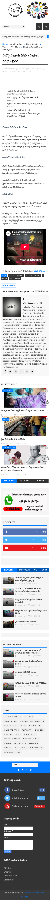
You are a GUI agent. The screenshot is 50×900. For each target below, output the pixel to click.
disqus (40, 481)
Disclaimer (8, 880)
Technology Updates (26, 743)
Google (39, 730)
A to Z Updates (16, 44)
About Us (8, 868)
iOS (18, 752)
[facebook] (18, 769)
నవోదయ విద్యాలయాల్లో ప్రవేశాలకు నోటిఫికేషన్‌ (31, 683)
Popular (25, 570)
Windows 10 (36, 748)
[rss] (26, 769)
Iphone (8, 734)
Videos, (19, 71)
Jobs (18, 734)
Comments (41, 570)
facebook (9, 481)
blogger (24, 481)
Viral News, (27, 71)
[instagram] (30, 769)
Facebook (35, 726)
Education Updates (15, 726)
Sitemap (8, 872)
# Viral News (15, 278)
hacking (8, 752)
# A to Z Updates (16, 275)
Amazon (28, 717)
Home (5, 44)
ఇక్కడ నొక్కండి (39, 271)
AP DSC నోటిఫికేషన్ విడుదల (25, 672)
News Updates (32, 44)
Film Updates (11, 730)
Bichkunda (8, 391)
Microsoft (30, 734)
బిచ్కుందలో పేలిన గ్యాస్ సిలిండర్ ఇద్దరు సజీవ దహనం (22, 410)
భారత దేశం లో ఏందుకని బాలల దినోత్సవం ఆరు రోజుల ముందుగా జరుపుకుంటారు (22, 468)
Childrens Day (9, 448)
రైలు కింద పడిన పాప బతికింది (13, 439)
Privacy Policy (10, 876)
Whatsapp (20, 748)
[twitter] (22, 769)
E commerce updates (32, 721)
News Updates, (8, 71)
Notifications (31, 739)
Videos (5, 47)
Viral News (15, 47)
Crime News (10, 721)
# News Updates (33, 275)
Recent (9, 570)
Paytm (7, 743)
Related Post (9, 384)
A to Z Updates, (37, 69)
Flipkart (27, 730)
